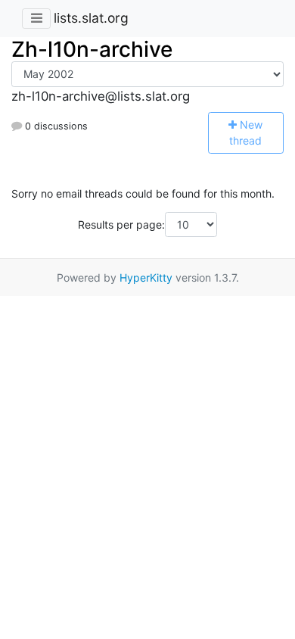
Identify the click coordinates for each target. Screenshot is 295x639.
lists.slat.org (91, 18)
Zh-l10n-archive (91, 49)
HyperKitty (146, 277)
